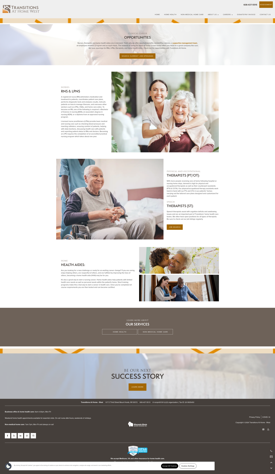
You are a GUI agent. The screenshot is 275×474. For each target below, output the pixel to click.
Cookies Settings (187, 466)
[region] (112, 466)
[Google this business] (33, 435)
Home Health (119, 332)
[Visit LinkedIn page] (20, 435)
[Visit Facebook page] (7, 435)
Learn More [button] (137, 387)
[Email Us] (271, 456)
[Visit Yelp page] (14, 435)
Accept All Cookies (169, 466)
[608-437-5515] (271, 451)
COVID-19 (266, 417)
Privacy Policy (254, 417)
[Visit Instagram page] (27, 435)
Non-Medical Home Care (155, 332)
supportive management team (185, 43)
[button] (266, 4)
